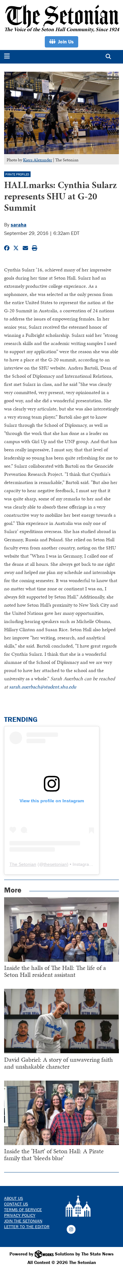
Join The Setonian (23, 1221)
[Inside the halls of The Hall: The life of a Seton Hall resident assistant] (61, 929)
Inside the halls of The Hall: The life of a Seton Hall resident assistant (55, 971)
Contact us (16, 1204)
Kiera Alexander (37, 160)
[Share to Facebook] (6, 248)
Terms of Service (23, 1209)
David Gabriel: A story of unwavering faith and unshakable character (58, 1063)
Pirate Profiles (17, 174)
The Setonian (22, 864)
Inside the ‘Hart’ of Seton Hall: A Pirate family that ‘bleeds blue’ (54, 1154)
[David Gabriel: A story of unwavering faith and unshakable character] (61, 1021)
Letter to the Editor (27, 1226)
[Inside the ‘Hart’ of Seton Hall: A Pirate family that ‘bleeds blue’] (61, 1113)
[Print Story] (34, 248)
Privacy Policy (19, 1215)
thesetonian (55, 864)
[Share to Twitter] (16, 248)
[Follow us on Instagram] (71, 1229)
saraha (18, 224)
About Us (13, 1198)
